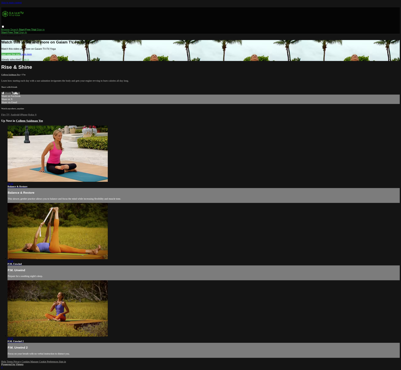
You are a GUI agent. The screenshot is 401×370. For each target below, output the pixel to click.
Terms (10, 361)
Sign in (41, 29)
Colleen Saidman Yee (10, 74)
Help (4, 361)
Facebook (6, 93)
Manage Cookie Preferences (44, 361)
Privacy (17, 361)
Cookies (26, 361)
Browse (5, 29)
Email (17, 93)
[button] (3, 27)
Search (14, 29)
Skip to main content (11, 2)
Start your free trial (10, 54)
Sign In (23, 32)
